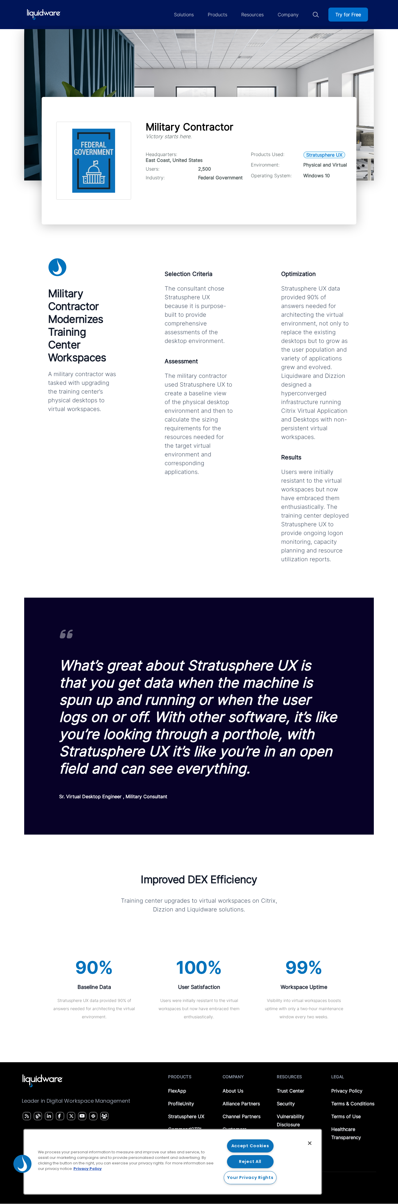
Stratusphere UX (186, 1116)
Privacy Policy (346, 1091)
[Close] (309, 1143)
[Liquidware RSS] (26, 1116)
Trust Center (290, 1091)
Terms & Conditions (352, 1103)
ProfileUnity (181, 1103)
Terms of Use (346, 1116)
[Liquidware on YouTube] (81, 1116)
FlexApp (177, 1091)
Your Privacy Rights (250, 1177)
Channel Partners (241, 1116)
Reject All (250, 1161)
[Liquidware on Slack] (92, 1116)
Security (286, 1103)
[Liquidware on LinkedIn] (48, 1116)
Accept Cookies (250, 1146)
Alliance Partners (241, 1103)
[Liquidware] (44, 14)
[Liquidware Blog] (37, 1116)
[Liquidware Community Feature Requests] (104, 1116)
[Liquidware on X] (70, 1116)
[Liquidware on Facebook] (58, 1116)
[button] (22, 1164)
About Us (233, 1091)
